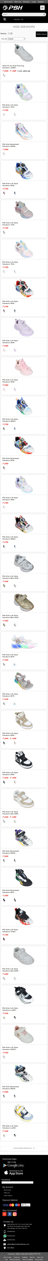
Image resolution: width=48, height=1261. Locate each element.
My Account (8, 2)
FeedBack (25, 1257)
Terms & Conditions (27, 1259)
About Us (32, 1257)
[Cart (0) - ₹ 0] (4, 19)
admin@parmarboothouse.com (18, 1244)
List (11, 33)
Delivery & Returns (15, 1259)
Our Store (10, 1248)
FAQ (6, 1259)
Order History (8, 1195)
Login (34, 2)
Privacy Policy (39, 1259)
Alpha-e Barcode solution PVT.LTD (28, 1254)
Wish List (18, 2)
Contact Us (17, 1257)
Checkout (26, 2)
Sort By (4, 39)
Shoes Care (40, 1257)
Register (41, 2)
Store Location (7, 1257)
